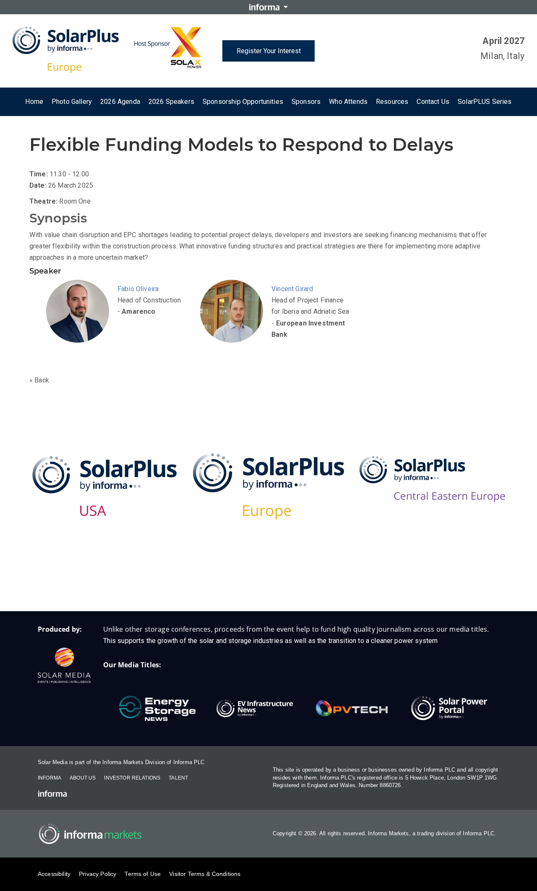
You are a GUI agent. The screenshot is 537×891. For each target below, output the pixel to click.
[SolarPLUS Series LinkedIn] (252, 584)
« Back (39, 380)
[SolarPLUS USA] (104, 486)
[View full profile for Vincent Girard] (233, 322)
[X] (285, 584)
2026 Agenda (120, 102)
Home (34, 102)
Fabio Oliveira (138, 289)
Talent (178, 778)
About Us (83, 778)
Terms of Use (143, 873)
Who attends (348, 102)
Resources (392, 102)
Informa (49, 778)
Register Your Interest (269, 51)
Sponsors (306, 102)
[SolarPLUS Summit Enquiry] (218, 584)
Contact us (433, 102)
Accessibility (54, 873)
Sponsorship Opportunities (243, 102)
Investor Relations (132, 778)
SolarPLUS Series (485, 102)
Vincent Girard (292, 289)
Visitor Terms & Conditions (204, 873)
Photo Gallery (72, 102)
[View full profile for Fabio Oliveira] (79, 322)
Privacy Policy (97, 873)
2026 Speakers (171, 102)
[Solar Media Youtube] (319, 584)
